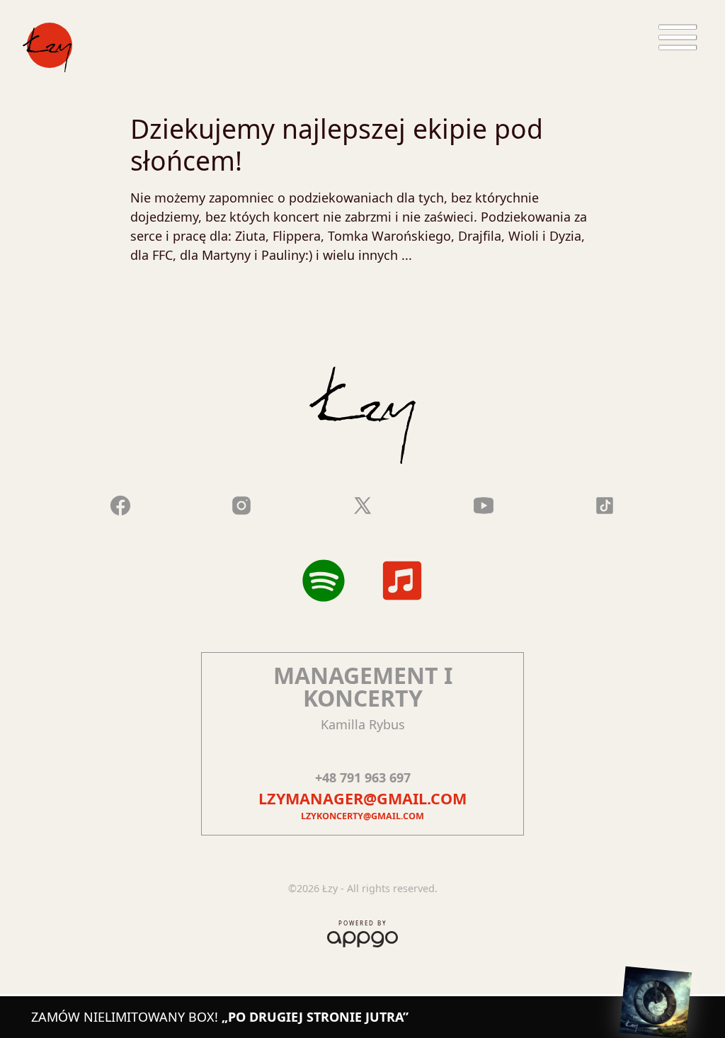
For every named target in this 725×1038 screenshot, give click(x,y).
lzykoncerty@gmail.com (362, 816)
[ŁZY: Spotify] (323, 580)
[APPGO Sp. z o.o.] (362, 936)
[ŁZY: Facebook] (120, 503)
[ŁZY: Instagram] (241, 503)
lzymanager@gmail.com (362, 798)
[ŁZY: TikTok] (604, 503)
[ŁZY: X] (362, 503)
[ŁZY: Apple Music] (402, 580)
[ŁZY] (47, 47)
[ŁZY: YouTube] (483, 503)
